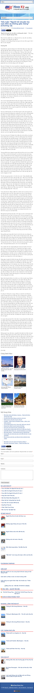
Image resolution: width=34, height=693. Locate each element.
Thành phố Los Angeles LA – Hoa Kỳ (16, 633)
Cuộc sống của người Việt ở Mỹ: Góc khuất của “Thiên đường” (16, 581)
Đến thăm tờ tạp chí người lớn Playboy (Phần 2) (15, 441)
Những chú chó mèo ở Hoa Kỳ (14, 539)
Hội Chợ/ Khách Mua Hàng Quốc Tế (10, 498)
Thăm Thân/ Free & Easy (8, 507)
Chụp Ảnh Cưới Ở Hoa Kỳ (8, 495)
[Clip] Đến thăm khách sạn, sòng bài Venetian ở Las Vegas (17, 430)
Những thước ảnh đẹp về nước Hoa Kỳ (13, 419)
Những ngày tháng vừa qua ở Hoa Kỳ (16, 523)
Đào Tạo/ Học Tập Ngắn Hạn (8, 509)
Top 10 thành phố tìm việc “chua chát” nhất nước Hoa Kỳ (17, 424)
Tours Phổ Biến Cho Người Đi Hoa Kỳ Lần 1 (12, 488)
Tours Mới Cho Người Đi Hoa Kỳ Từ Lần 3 (12, 493)
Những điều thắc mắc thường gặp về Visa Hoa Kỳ (19, 659)
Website (2, 463)
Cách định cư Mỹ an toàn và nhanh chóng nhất (13, 576)
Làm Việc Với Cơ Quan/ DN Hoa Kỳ (10, 502)
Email (2, 458)
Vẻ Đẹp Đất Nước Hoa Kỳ (18, 28)
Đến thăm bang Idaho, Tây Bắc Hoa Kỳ (16, 547)
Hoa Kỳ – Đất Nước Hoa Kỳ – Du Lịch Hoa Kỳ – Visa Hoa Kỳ (19, 687)
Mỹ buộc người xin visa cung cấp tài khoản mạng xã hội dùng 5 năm (16, 572)
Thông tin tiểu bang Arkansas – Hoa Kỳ (16, 606)
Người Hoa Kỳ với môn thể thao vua (16, 516)
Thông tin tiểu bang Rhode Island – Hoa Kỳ (18, 621)
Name (2, 453)
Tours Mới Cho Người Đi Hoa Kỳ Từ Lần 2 (12, 490)
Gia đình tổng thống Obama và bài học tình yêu (15, 418)
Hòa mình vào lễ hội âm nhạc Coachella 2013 (14, 427)
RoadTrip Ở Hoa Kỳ (6, 505)
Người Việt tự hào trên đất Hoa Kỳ (15, 531)
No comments (29, 28)
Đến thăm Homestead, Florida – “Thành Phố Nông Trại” (16, 443)
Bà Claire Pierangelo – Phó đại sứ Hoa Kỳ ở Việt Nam (19, 668)
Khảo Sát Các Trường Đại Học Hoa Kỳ (11, 500)
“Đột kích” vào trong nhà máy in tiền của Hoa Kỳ (19, 555)
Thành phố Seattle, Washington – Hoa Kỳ (17, 640)
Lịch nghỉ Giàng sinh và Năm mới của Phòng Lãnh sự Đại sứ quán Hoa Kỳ (18, 676)
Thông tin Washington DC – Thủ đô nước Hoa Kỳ (19, 614)
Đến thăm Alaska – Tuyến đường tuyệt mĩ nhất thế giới (16, 432)
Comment (3, 468)
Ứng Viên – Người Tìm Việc (11, 589)
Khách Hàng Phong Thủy (11, 597)
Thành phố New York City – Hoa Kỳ (15, 648)
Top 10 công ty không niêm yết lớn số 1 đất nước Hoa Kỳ (17, 429)
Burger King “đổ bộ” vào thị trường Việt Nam (14, 426)
